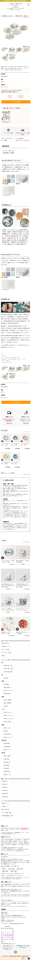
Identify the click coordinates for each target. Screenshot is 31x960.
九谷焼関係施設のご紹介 (7, 815)
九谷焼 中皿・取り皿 (8, 668)
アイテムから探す (5, 357)
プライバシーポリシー (10, 906)
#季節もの (7, 69)
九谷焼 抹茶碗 (6, 693)
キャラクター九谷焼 (6, 652)
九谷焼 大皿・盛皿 (7, 671)
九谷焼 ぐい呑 (6, 728)
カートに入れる (15, 101)
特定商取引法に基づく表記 (23, 945)
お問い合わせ (25, 956)
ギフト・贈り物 (5, 649)
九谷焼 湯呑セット (7, 687)
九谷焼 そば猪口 (7, 721)
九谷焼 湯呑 (6, 684)
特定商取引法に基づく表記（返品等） (23, 140)
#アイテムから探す (10, 66)
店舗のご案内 (4, 912)
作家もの (19, 956)
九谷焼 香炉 (6, 768)
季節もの (8, 360)
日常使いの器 (13, 956)
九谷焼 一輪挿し (7, 756)
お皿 (10, 362)
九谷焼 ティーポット (8, 690)
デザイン (3, 360)
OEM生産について (8, 949)
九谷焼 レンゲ (6, 749)
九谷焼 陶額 (6, 765)
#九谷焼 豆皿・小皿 (21, 66)
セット (21, 357)
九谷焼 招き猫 (6, 771)
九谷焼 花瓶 (6, 759)
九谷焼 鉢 (5, 678)
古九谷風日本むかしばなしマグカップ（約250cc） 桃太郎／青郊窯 (8, 585)
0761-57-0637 (10, 920)
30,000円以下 (5, 793)
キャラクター (5, 956)
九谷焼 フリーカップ (8, 715)
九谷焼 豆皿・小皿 (15, 357)
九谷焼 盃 (5, 731)
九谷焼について (5, 803)
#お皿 (20, 69)
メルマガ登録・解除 (6, 812)
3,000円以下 (5, 781)
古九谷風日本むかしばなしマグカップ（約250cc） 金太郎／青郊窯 (23, 585)
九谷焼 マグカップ (7, 712)
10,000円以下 (5, 790)
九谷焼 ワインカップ (8, 737)
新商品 (3, 655)
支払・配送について (8, 945)
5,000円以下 (5, 784)
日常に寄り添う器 (5, 362)
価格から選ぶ (4, 359)
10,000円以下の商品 (12, 359)
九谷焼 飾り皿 (6, 762)
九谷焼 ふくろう (7, 774)
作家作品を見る (5, 643)
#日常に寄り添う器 (14, 69)
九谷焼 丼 (5, 706)
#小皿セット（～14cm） (23, 68)
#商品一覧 (3, 66)
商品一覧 (3, 355)
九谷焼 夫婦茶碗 (7, 703)
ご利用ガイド (5, 806)
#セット (27, 66)
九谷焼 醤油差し (7, 746)
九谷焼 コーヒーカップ (8, 718)
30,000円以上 (5, 796)
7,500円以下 (5, 787)
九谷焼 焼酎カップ (7, 734)
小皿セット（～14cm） (21, 359)
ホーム (2, 354)
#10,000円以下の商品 (12, 68)
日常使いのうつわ (6, 646)
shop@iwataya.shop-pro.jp (17, 923)
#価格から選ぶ (4, 68)
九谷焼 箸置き (6, 743)
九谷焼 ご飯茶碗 (7, 699)
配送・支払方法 (5, 809)
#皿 (15, 66)
